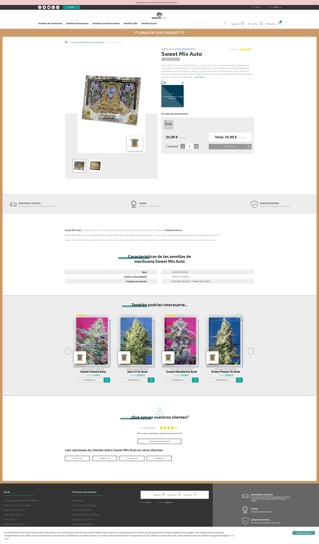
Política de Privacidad (81, 510)
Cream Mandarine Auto (181, 371)
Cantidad (172, 146)
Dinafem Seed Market (159, 32)
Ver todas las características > (175, 113)
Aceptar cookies (303, 533)
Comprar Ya (230, 146)
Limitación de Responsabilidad (85, 514)
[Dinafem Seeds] (159, 15)
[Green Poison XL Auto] (224, 341)
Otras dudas (9, 519)
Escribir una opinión (159, 441)
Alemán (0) (159, 458)
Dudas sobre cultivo (12, 514)
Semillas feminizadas (77, 23)
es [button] (258, 7)
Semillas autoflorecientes (106, 23)
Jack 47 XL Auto (137, 371)
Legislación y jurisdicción (83, 519)
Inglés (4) (77, 458)
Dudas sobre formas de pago (17, 505)
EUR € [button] (276, 7)
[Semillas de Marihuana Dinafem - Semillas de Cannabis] (66, 42)
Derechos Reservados (81, 524)
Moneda (270, 7)
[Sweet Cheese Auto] (92, 341)
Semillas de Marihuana (14, 524)
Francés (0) (104, 458)
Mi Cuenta (252, 24)
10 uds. (168, 124)
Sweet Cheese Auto (93, 371)
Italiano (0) (131, 458)
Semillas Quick (149, 23)
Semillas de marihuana (50, 23)
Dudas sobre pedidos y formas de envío (21, 500)
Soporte (235, 24)
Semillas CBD (130, 23)
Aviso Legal (77, 500)
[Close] (315, 2)
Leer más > (200, 77)
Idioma (253, 7)
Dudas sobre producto (14, 510)
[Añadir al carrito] (107, 380)
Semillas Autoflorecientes (178, 49)
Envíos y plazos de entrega (84, 505)
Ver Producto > (90, 380)
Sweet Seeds (170, 59)
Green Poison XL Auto (225, 371)
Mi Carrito (271, 24)
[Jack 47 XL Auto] (136, 341)
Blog (71, 7)
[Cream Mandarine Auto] (180, 341)
